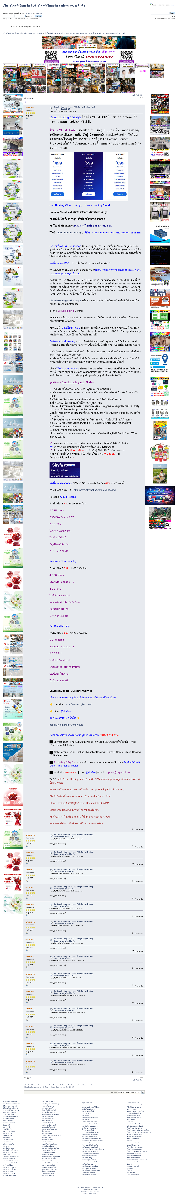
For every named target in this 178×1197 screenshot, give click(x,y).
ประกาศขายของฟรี (133, 1166)
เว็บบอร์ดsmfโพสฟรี (48, 1146)
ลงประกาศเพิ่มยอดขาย (134, 1155)
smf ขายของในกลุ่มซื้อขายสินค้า (91, 1143)
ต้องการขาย (6, 1154)
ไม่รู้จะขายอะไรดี (87, 1103)
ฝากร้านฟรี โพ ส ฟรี (9, 1165)
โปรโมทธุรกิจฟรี (47, 1131)
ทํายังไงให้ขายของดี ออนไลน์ (11, 1104)
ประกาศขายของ (8, 1140)
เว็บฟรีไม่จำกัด (7, 1129)
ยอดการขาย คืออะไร (133, 1143)
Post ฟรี (129, 1164)
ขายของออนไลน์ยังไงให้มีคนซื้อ (91, 1107)
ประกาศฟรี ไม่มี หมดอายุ (10, 1161)
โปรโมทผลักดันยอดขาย (134, 1128)
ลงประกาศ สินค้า (47, 1120)
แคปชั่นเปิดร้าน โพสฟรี (89, 1168)
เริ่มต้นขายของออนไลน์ (49, 1167)
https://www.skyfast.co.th (78, 704)
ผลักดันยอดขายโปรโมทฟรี (135, 1126)
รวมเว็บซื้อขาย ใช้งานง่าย (10, 1150)
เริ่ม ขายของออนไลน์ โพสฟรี (90, 1132)
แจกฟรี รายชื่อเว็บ (47, 1142)
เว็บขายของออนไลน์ (88, 1130)
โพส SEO (130, 1170)
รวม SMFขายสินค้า (48, 1116)
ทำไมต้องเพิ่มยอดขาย (133, 1138)
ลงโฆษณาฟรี (131, 1172)
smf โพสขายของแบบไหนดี (90, 1147)
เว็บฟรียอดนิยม (7, 1135)
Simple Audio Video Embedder (90, 1191)
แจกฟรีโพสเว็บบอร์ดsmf (49, 1144)
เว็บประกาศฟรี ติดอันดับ (10, 1163)
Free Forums (93, 1189)
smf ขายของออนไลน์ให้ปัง (89, 1162)
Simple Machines (98, 1187)
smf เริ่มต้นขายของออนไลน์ (90, 1126)
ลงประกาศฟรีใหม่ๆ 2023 (49, 1129)
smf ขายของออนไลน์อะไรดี (90, 1117)
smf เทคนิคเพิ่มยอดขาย (89, 1174)
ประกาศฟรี (6, 1127)
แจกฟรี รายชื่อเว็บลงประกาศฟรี (51, 1135)
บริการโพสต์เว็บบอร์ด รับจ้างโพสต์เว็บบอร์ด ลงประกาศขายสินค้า (44, 5)
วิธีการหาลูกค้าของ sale (10, 1106)
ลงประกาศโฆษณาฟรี (9, 1171)
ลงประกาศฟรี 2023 (9, 1173)
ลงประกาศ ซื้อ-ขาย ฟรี (49, 1125)
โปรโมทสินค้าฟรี (47, 1133)
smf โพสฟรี (85, 1115)
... (32, 98)
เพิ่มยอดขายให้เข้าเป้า (134, 1117)
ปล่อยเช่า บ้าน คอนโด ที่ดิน (11, 1156)
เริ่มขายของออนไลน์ (88, 1111)
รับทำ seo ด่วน (86, 1113)
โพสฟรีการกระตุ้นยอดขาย (135, 1147)
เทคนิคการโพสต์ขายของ (89, 1136)
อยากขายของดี (86, 1105)
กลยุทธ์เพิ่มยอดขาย (48, 1106)
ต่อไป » (142, 95)
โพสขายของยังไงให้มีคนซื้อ (90, 1145)
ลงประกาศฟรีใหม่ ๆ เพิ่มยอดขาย (137, 1160)
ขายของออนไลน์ (47, 1161)
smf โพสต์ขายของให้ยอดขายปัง (91, 1138)
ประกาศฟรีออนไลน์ (48, 1118)
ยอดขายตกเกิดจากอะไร (134, 1136)
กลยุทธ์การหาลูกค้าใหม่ (10, 1101)
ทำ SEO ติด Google (9, 1131)
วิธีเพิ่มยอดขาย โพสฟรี (89, 1172)
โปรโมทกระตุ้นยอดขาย (134, 1149)
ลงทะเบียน (39, 13)
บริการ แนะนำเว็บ (8, 1144)
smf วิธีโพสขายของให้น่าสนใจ (91, 1170)
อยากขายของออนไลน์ (48, 1165)
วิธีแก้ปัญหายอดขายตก (134, 1107)
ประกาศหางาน (7, 1142)
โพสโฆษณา (6, 1137)
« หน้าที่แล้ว (135, 95)
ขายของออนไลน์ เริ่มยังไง (49, 1169)
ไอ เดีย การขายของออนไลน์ (90, 1128)
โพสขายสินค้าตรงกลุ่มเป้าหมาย (51, 1156)
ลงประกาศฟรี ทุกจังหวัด (10, 1152)
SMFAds (85, 1189)
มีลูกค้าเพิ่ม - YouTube (134, 1124)
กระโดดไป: (114, 1092)
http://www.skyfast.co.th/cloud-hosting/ (95, 490)
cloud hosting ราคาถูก (69, 232)
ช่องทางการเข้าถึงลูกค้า (10, 1112)
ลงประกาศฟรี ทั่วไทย (9, 1169)
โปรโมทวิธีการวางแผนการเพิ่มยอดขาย (139, 1132)
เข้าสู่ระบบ (29, 13)
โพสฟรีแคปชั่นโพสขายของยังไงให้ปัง (93, 1149)
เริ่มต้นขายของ (131, 1109)
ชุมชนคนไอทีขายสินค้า (49, 1127)
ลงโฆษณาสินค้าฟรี (9, 1123)
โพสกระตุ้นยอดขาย (133, 1103)
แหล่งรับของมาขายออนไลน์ (135, 1111)
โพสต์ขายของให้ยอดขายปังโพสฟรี (92, 1141)
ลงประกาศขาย (7, 1133)
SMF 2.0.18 (80, 1187)
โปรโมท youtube (47, 1140)
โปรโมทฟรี (130, 1122)
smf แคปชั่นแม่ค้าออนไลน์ (89, 1151)
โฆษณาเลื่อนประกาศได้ (49, 1159)
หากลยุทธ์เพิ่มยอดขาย (48, 1101)
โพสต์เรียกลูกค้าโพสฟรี (89, 1160)
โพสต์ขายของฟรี (8, 1120)
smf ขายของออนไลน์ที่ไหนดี (90, 1134)
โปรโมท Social (46, 1137)
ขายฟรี (129, 1141)
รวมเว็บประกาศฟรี (8, 1118)
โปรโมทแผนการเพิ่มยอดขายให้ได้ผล (138, 1130)
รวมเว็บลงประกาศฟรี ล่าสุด (11, 1116)
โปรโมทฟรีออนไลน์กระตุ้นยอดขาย (137, 1151)
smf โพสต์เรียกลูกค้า (88, 1157)
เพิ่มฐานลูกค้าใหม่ (8, 1114)
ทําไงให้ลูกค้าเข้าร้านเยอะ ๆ (50, 1104)
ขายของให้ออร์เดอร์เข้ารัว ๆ (90, 1155)
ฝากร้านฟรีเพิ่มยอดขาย (134, 1157)
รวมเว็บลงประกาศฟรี (9, 1175)
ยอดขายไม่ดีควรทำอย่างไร (135, 1134)
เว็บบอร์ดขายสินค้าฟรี (49, 1152)
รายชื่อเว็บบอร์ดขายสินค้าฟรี (51, 1148)
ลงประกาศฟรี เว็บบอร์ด (49, 1150)
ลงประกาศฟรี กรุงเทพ (9, 1167)
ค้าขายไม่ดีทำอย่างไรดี (49, 1110)
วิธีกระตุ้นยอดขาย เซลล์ (134, 1105)
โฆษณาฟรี (6, 1125)
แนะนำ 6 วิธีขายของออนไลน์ (50, 1163)
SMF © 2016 (88, 1187)
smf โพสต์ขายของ (87, 1164)
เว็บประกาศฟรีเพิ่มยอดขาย (135, 1162)
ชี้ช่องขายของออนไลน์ (48, 1171)
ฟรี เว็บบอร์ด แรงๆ (47, 1154)
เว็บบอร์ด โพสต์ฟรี (47, 1123)
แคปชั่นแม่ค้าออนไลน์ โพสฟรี (91, 1153)
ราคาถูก (65, 300)
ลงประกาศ (6, 1146)
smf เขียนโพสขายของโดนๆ (90, 1166)
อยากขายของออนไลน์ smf (89, 1122)
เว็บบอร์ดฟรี (131, 1119)
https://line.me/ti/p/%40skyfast (66, 724)
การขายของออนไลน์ (48, 1173)
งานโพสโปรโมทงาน (48, 1112)
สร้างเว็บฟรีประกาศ (48, 1175)
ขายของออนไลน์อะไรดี (134, 1113)
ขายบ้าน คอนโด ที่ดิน (9, 1159)
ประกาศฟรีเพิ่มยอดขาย (134, 1153)
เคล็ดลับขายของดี (47, 1108)
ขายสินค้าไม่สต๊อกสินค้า (89, 1109)
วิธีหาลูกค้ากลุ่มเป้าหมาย (10, 1108)
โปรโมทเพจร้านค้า (133, 1174)
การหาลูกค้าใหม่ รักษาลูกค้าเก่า (12, 1110)
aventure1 (30, 107)
